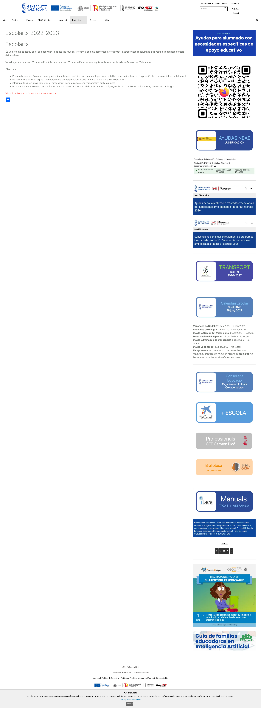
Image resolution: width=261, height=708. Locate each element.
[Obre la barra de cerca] (257, 20)
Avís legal (97, 678)
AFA (107, 20)
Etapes (30, 20)
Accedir (236, 13)
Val (233, 9)
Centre (15, 20)
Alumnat (63, 20)
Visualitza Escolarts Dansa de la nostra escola (30, 93)
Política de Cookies (129, 678)
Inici (4, 20)
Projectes (76, 20)
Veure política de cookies (131, 699)
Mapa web (142, 678)
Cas (237, 9)
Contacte (152, 678)
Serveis (93, 20)
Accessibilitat (163, 678)
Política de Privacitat (110, 678)
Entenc (130, 704)
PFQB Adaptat (44, 20)
